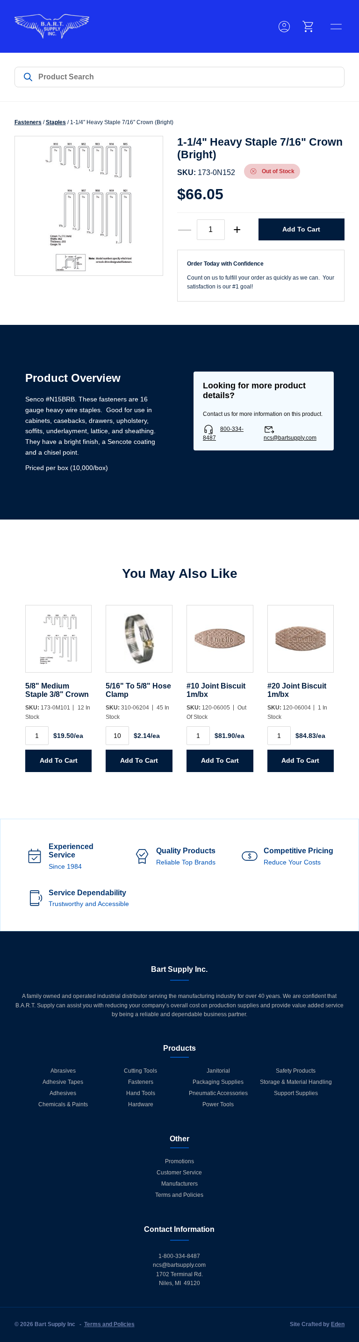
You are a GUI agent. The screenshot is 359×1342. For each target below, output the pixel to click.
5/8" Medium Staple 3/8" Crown (57, 690)
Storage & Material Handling (296, 1082)
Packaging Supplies (218, 1082)
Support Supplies (296, 1093)
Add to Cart (301, 229)
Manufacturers (179, 1183)
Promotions (179, 1161)
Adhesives (63, 1093)
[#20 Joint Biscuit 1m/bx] (300, 643)
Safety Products (296, 1071)
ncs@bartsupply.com (290, 438)
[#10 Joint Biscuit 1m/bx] (220, 643)
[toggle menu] (336, 26)
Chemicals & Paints (63, 1104)
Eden (338, 1324)
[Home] (51, 26)
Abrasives (63, 1071)
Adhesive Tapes (63, 1082)
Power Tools (218, 1104)
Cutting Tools (140, 1071)
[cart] (308, 26)
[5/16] (139, 643)
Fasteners (28, 122)
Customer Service (179, 1172)
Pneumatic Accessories (218, 1093)
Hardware (140, 1104)
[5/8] (58, 643)
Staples (56, 122)
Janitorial (218, 1071)
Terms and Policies (179, 1195)
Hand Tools (140, 1093)
